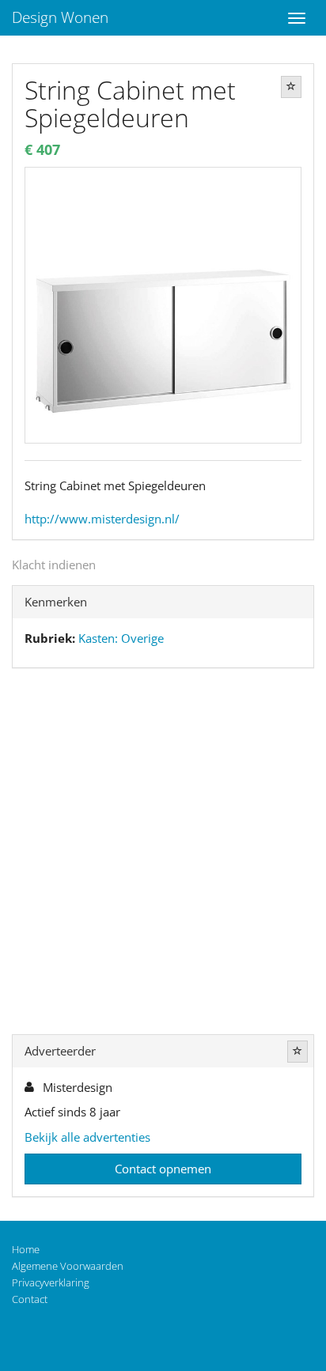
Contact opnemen (163, 1168)
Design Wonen (60, 17)
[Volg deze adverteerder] (297, 1052)
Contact (29, 1299)
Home (26, 1249)
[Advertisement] (163, 855)
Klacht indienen (54, 564)
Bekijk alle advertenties (87, 1137)
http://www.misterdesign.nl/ (102, 519)
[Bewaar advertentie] (291, 87)
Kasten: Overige (121, 638)
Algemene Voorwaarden (67, 1266)
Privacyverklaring (50, 1282)
